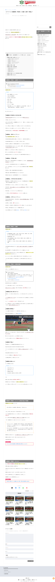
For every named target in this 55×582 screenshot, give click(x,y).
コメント (7, 533)
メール (6, 547)
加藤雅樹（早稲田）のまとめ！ (11, 74)
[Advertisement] (19, 22)
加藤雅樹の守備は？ (10, 70)
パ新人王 (35, 5)
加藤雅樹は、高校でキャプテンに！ (42, 37)
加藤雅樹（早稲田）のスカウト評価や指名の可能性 (14, 73)
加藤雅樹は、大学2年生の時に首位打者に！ (14, 62)
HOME (28, 578)
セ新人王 (30, 5)
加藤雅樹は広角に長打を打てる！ (42, 46)
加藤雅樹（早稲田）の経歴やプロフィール (13, 57)
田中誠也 (19, 313)
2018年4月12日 (17, 279)
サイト (6, 551)
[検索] (50, 27)
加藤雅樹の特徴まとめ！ (11, 71)
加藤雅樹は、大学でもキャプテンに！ (13, 63)
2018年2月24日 (18, 86)
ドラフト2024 (19, 5)
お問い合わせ (6, 570)
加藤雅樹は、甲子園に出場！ (42, 39)
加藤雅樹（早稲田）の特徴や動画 (12, 66)
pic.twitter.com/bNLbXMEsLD (11, 278)
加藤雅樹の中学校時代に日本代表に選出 (13, 58)
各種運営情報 (6, 573)
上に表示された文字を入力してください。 (11, 557)
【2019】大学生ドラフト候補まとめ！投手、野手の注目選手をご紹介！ (18, 481)
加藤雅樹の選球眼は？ (11, 69)
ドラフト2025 (25, 5)
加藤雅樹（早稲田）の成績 (40, 43)
